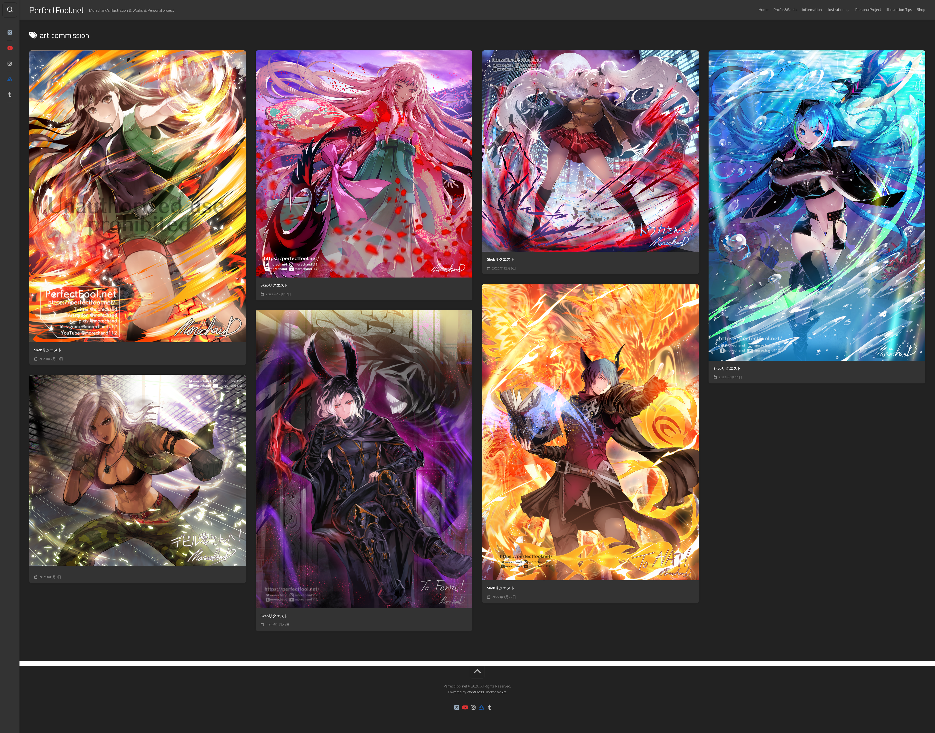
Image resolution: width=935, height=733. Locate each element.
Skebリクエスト (48, 350)
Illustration (835, 9)
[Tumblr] (10, 95)
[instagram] (10, 64)
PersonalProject (868, 9)
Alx (503, 692)
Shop (921, 9)
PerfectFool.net (56, 10)
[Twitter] (10, 32)
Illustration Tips (899, 9)
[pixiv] (10, 110)
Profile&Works (785, 9)
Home (763, 9)
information (812, 9)
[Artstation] (10, 79)
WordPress (475, 692)
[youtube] (10, 48)
